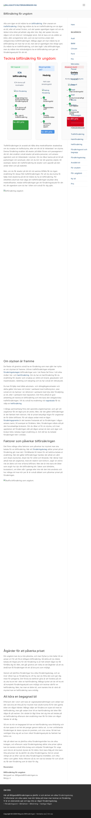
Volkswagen (76, 115)
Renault (74, 84)
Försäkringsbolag (78, 157)
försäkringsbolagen (12, 372)
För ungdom (76, 173)
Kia (72, 59)
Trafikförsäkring (77, 134)
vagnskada (50, 400)
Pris (72, 184)
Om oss (50, 814)
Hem (73, 24)
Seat (73, 95)
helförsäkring (16, 403)
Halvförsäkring (77, 139)
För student (75, 168)
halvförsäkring (23, 375)
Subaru (74, 105)
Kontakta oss (41, 814)
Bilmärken (24, 804)
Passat (73, 69)
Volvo (73, 120)
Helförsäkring (76, 144)
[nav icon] (83, 5)
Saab (73, 90)
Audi (73, 38)
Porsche (74, 79)
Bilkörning (34, 804)
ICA (20, 72)
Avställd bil (75, 162)
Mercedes (75, 64)
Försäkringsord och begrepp (79, 150)
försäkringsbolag (40, 449)
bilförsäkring (37, 23)
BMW (73, 43)
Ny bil (73, 178)
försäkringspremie (11, 420)
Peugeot (74, 74)
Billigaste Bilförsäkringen (26, 814)
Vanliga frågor (46, 804)
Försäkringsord (11, 804)
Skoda (73, 100)
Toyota (74, 110)
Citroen (74, 48)
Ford (73, 54)
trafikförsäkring (10, 26)
